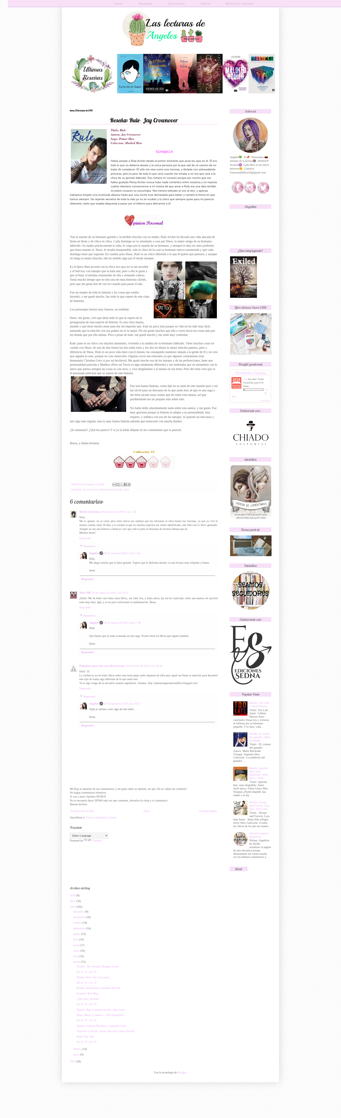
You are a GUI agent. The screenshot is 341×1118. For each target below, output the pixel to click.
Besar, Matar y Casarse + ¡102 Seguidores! (100, 1015)
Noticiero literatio (240, 3)
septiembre (79, 928)
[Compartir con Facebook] (125, 484)
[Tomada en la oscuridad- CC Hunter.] (183, 92)
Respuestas (89, 546)
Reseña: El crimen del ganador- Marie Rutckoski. (260, 737)
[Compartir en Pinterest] (129, 484)
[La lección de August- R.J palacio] (130, 92)
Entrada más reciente (82, 811)
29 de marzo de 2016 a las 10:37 (122, 703)
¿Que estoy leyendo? (88, 998)
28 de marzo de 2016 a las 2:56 (118, 511)
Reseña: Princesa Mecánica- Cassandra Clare (101, 1025)
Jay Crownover (91, 489)
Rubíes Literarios (89, 511)
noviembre (79, 917)
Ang (245, 378)
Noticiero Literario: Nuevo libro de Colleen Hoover (106, 1031)
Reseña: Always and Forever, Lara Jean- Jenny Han (259, 806)
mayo (76, 950)
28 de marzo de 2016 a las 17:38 (122, 622)
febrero (77, 1049)
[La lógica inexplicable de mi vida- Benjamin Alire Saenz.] (157, 92)
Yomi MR (85, 592)
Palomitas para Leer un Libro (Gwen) (102, 665)
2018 (73, 895)
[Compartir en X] (122, 484)
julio (76, 939)
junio (76, 945)
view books (264, 400)
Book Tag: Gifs (85, 1036)
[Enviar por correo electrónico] (114, 484)
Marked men (106, 489)
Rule (126, 489)
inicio (118, 3)
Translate (97, 840)
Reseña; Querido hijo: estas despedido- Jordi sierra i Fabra (258, 773)
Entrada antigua (208, 811)
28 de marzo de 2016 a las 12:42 (122, 553)
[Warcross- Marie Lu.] (262, 92)
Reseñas (146, 3)
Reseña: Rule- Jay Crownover (93, 977)
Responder (85, 538)
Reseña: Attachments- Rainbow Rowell (98, 988)
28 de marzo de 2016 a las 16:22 (110, 592)
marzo (77, 961)
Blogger (182, 1072)
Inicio (146, 811)
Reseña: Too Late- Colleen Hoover (259, 704)
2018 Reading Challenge (250, 372)
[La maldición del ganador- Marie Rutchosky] (210, 92)
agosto (77, 933)
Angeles (93, 553)
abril (76, 956)
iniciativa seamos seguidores (258, 835)
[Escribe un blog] (118, 484)
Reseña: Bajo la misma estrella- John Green (101, 1009)
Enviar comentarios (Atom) (101, 817)
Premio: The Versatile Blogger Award (98, 966)
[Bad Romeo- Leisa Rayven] (236, 92)
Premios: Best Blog (87, 993)
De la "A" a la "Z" (87, 972)
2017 (73, 901)
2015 (73, 1061)
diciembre (79, 911)
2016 (73, 906)
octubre (77, 922)
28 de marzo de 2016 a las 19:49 (144, 665)
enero (76, 1054)
